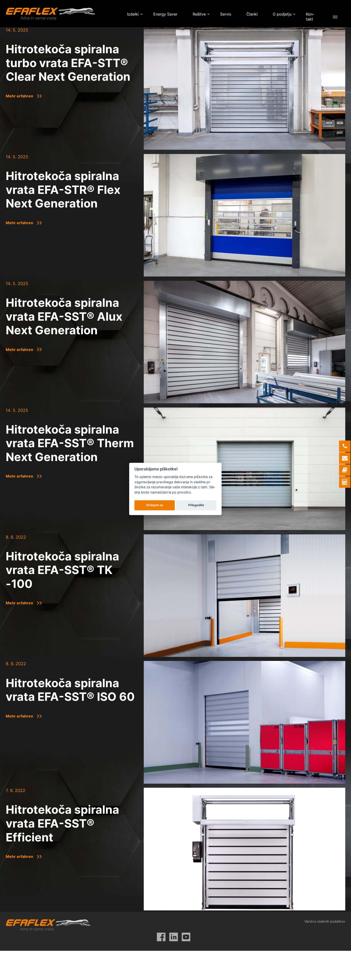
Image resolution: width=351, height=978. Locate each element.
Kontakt (310, 16)
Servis (225, 14)
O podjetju (282, 14)
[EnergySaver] (345, 482)
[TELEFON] (345, 446)
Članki (252, 14)
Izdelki (133, 14)
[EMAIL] (345, 458)
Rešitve (199, 14)
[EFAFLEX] (50, 14)
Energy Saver (165, 14)
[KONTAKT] (345, 470)
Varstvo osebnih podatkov (324, 921)
